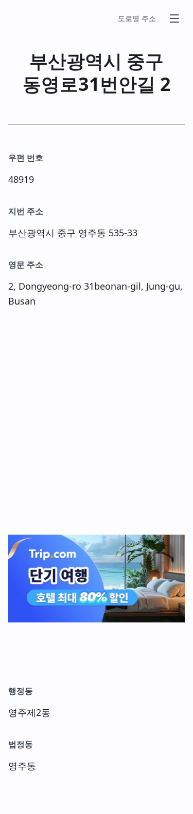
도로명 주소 (137, 18)
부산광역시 (75, 60)
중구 (145, 60)
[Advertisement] (96, 422)
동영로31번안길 (89, 84)
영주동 (92, 232)
